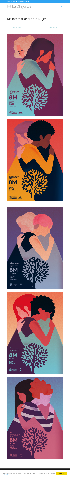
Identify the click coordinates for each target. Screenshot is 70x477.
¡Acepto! (62, 473)
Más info (6, 475)
